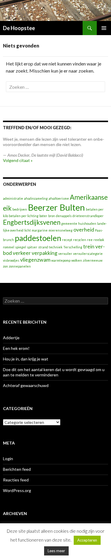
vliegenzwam (35, 260)
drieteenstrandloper (88, 216)
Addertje (11, 337)
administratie (13, 198)
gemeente (69, 223)
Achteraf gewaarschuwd (26, 385)
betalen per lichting (23, 216)
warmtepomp (60, 260)
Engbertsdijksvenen (31, 222)
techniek (55, 247)
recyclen (79, 240)
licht (27, 230)
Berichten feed (17, 469)
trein (88, 246)
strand (43, 247)
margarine (40, 230)
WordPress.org (17, 490)
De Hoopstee (19, 28)
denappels (64, 216)
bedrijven (19, 209)
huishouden (87, 223)
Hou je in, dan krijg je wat (25, 358)
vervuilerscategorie (88, 253)
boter (43, 216)
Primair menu (104, 28)
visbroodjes (11, 260)
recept (67, 240)
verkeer (22, 253)
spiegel (20, 247)
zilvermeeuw (92, 260)
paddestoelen (38, 238)
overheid (83, 230)
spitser (32, 247)
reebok (99, 240)
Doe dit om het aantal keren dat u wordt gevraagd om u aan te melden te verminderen (53, 372)
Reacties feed (16, 479)
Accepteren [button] (87, 540)
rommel (8, 247)
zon (5, 266)
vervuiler (65, 253)
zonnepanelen (20, 266)
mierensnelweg (61, 230)
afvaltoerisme (59, 198)
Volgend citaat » (18, 160)
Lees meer (56, 550)
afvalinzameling (36, 198)
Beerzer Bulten (56, 207)
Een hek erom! (16, 348)
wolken (76, 260)
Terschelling (72, 247)
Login (8, 458)
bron (51, 216)
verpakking (44, 253)
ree (90, 240)
